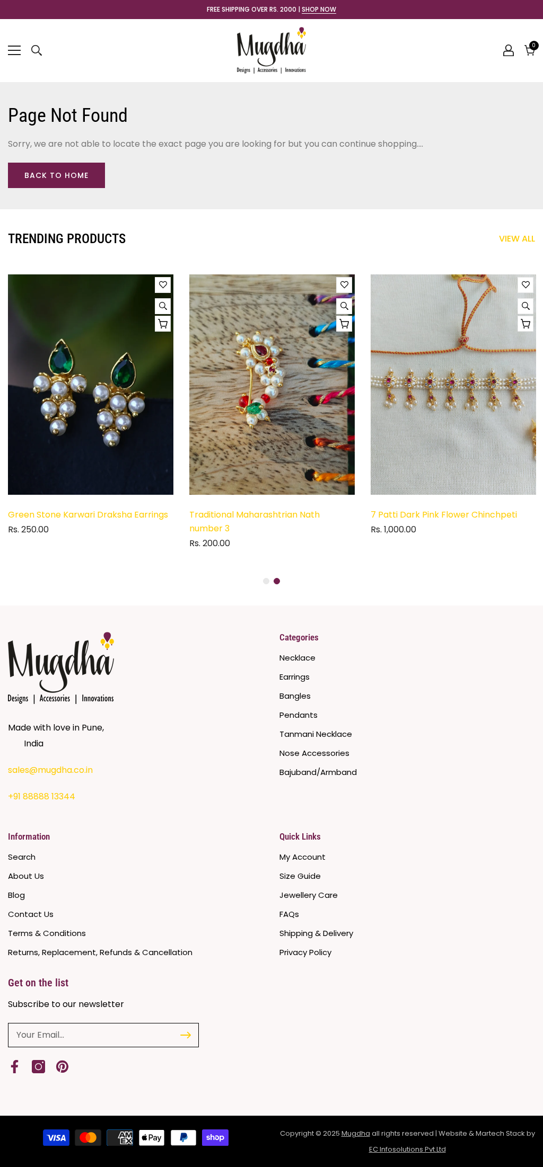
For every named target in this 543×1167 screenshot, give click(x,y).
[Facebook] (14, 1066)
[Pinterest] (62, 1066)
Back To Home (56, 175)
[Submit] (185, 1035)
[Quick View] (163, 306)
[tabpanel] (90, 408)
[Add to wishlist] (163, 285)
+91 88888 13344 (41, 796)
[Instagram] (38, 1066)
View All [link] (517, 239)
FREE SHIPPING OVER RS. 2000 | (271, 9)
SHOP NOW (319, 9)
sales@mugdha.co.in (50, 770)
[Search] (36, 50)
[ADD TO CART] (163, 324)
